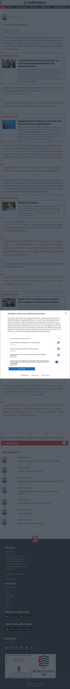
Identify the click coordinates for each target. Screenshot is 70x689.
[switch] (57, 342)
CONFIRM (22, 369)
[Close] (66, 314)
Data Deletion (25, 375)
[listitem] (35, 338)
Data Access (35, 375)
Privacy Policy (45, 375)
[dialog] (35, 344)
